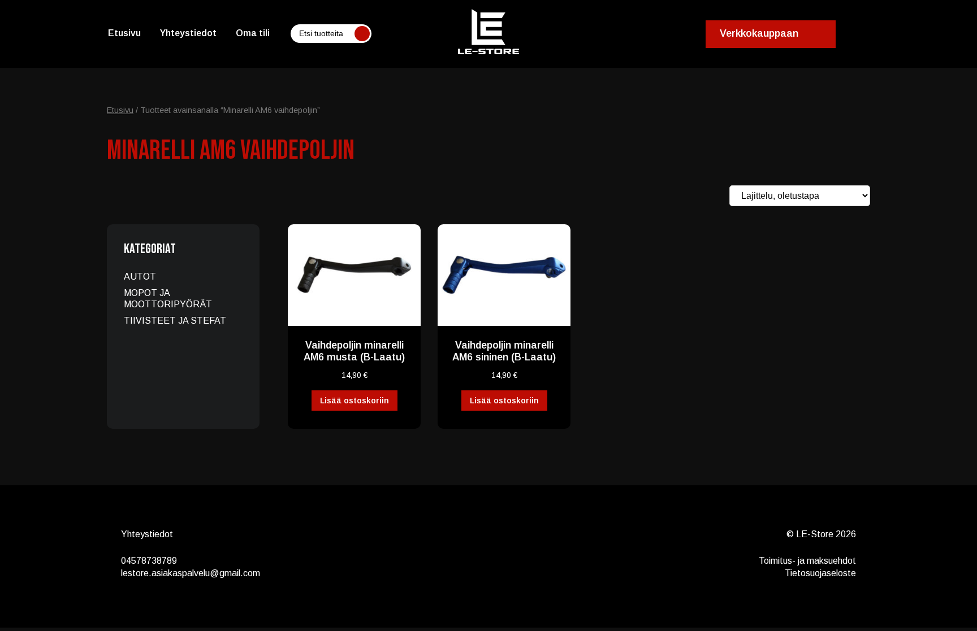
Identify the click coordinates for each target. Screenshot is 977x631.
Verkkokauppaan (759, 33)
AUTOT (140, 276)
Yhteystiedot (188, 33)
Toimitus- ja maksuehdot (807, 560)
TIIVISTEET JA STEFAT (175, 320)
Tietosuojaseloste (820, 573)
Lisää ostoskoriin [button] (354, 400)
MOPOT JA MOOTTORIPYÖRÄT (168, 298)
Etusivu (124, 33)
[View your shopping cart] (871, 34)
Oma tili (253, 33)
